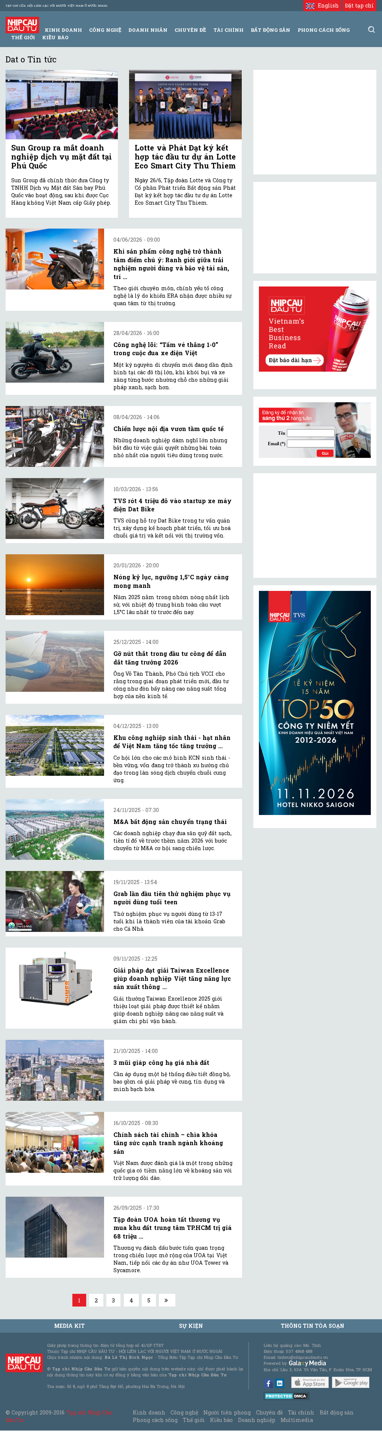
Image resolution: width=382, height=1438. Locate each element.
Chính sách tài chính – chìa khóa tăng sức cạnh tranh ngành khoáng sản (168, 1143)
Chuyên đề (190, 30)
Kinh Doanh (63, 30)
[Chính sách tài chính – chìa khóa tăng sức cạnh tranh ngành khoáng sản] (55, 1142)
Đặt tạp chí (359, 5)
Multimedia (297, 1419)
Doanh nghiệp (256, 1419)
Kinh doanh (149, 1412)
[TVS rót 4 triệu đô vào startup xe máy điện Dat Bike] (55, 508)
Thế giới (23, 37)
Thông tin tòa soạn (313, 1325)
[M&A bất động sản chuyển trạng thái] (55, 829)
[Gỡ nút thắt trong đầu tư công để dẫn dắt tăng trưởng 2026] (55, 661)
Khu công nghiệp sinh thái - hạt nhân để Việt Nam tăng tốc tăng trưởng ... (172, 742)
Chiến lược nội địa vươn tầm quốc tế (168, 429)
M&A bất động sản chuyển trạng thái (170, 821)
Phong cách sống (155, 1419)
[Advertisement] (315, 525)
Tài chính (301, 1412)
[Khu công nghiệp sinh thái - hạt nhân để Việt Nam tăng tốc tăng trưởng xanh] (55, 745)
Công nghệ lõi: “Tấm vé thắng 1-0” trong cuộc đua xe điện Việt (165, 349)
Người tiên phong (226, 1412)
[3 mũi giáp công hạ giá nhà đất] (55, 1070)
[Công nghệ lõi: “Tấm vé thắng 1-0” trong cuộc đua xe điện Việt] (55, 352)
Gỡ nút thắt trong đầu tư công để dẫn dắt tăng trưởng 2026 (169, 658)
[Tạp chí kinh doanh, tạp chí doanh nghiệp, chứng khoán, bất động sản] (22, 24)
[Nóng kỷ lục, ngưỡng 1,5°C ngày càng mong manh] (55, 584)
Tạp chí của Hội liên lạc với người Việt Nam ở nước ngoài (56, 5)
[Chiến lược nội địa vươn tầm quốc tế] (55, 436)
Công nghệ (184, 1412)
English (326, 5)
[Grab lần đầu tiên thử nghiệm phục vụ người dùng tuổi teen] (55, 901)
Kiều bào (55, 37)
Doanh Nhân (147, 30)
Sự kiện (191, 1325)
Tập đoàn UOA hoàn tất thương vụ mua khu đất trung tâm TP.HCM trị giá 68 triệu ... (172, 1227)
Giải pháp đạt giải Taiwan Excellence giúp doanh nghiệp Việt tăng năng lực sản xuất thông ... (172, 978)
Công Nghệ (105, 30)
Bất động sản (270, 30)
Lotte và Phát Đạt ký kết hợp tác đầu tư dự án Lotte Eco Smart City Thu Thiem (185, 156)
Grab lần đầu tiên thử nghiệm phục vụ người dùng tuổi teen (172, 898)
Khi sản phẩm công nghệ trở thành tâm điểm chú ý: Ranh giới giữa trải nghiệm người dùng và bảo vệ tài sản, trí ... (171, 263)
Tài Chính (228, 30)
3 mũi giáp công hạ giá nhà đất (161, 1062)
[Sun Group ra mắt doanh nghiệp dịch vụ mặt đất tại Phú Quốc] (62, 104)
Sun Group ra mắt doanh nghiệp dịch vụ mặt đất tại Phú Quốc (61, 156)
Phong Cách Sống (324, 30)
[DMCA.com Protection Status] (287, 1395)
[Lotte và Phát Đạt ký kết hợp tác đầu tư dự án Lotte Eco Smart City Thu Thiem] (185, 104)
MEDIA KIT (69, 1325)
